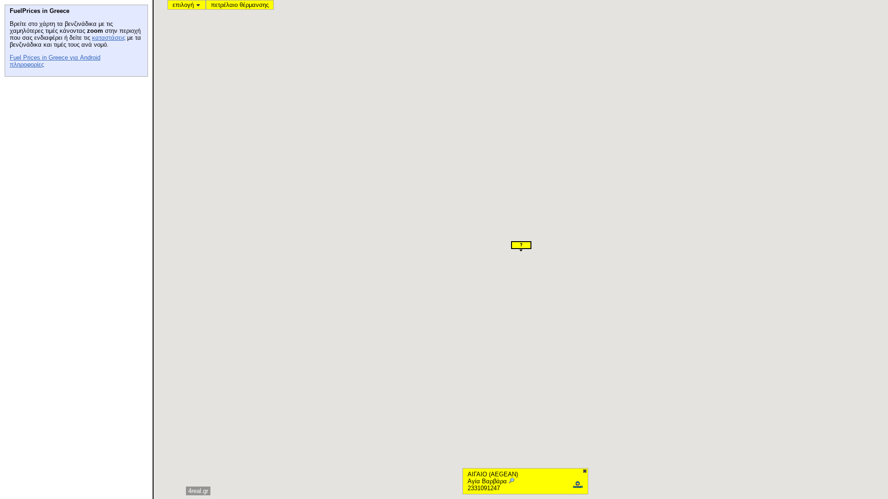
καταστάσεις (108, 37)
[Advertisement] (74, 139)
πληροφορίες (27, 64)
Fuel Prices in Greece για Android (55, 57)
